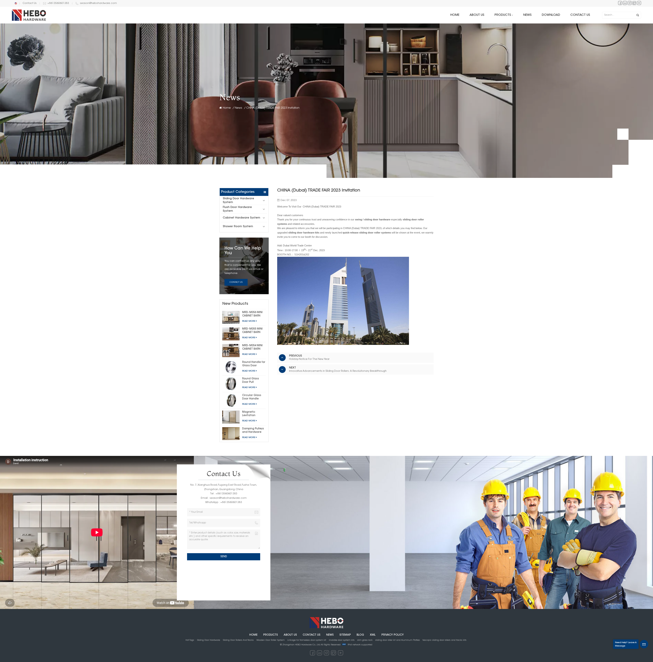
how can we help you (242, 250)
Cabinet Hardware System (241, 217)
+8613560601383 (58, 3)
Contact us (580, 15)
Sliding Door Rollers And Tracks (238, 640)
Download (551, 15)
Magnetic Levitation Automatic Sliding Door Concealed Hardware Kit (250, 414)
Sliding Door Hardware (208, 640)
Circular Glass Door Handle (251, 397)
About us (477, 15)
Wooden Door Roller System (270, 640)
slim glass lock (365, 640)
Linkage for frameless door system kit (306, 640)
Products (503, 15)
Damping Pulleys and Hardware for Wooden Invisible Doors (253, 431)
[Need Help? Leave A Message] (644, 644)
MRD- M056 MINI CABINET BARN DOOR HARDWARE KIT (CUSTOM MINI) (253, 314)
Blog (360, 635)
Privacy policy (392, 635)
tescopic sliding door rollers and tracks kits (444, 640)
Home (454, 15)
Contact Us (30, 3)
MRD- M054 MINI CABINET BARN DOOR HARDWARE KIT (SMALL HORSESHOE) (253, 347)
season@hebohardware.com (98, 3)
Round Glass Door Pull (250, 380)
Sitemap (345, 635)
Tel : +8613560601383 (223, 493)
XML (373, 635)
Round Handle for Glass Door (253, 364)
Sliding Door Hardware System (238, 200)
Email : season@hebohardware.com (224, 498)
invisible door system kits (342, 640)
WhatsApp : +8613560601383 (223, 502)
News (527, 15)
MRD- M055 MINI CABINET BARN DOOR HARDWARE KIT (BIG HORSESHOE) (253, 331)
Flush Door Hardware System (237, 209)
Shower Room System (238, 226)
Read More (248, 321)
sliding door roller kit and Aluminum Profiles (397, 640)
